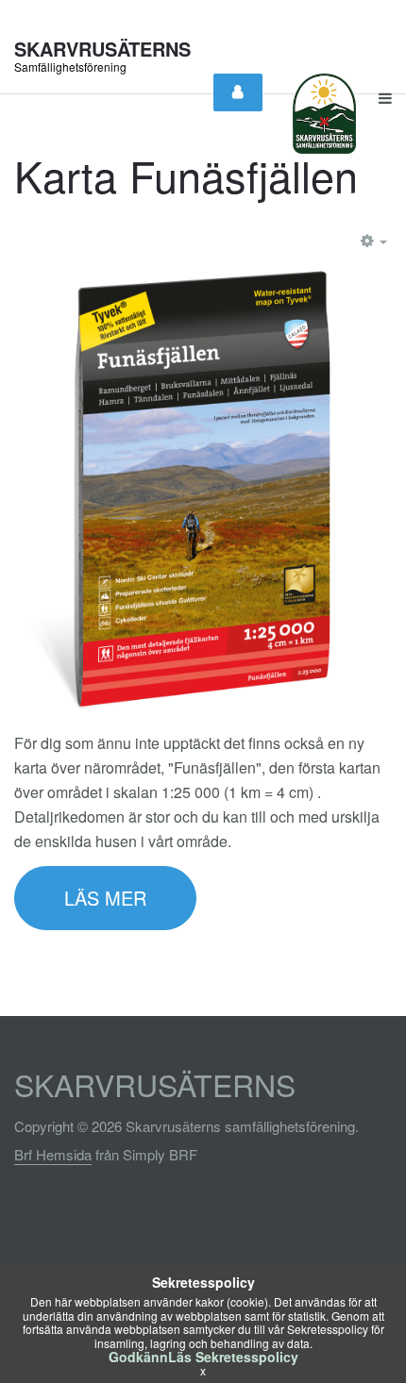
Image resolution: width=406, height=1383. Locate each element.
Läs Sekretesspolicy (233, 1356)
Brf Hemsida (53, 1154)
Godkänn (138, 1356)
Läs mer (105, 897)
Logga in (237, 92)
